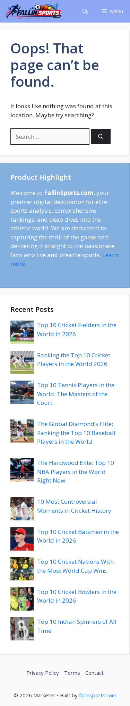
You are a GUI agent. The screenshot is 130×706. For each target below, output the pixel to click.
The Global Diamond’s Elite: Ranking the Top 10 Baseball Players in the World (76, 432)
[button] (85, 11)
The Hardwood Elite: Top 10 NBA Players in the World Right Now (75, 471)
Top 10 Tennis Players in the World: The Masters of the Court (75, 394)
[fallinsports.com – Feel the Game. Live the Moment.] (33, 11)
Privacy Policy (42, 672)
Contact (94, 672)
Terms (72, 672)
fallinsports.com (97, 695)
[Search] (101, 137)
